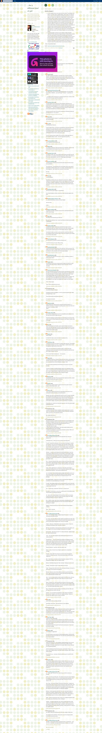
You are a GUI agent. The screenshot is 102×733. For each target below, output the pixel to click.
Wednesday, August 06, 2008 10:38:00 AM (54, 150)
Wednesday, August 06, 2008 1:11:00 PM (54, 252)
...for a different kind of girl (33, 8)
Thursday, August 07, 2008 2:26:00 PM (53, 605)
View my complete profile (32, 41)
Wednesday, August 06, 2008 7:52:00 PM (54, 355)
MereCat (49, 376)
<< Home (48, 729)
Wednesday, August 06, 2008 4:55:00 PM (54, 286)
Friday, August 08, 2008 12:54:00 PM (53, 717)
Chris (48, 116)
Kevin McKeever (50, 255)
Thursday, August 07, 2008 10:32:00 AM (53, 416)
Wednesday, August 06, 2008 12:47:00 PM (54, 244)
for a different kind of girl (52, 435)
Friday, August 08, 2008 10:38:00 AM (53, 708)
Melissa (49, 630)
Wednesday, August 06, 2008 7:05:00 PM (54, 322)
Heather (49, 659)
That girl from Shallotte (51, 270)
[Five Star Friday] (42, 71)
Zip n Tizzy (49, 617)
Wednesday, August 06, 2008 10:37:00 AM (54, 138)
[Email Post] (73, 48)
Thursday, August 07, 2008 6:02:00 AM (53, 387)
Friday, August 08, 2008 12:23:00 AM (53, 627)
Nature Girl (49, 303)
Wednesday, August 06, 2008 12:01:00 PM (54, 223)
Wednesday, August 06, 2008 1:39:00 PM (54, 259)
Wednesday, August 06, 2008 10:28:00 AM (54, 99)
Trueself (49, 74)
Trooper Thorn (50, 312)
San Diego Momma (51, 140)
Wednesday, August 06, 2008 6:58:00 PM (54, 310)
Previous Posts (30, 84)
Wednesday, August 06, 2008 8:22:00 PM (54, 380)
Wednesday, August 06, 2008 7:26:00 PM (54, 331)
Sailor (48, 358)
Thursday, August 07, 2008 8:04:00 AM (53, 406)
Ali (48, 599)
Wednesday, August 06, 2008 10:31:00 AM (54, 114)
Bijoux (48, 146)
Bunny (48, 390)
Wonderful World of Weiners (52, 198)
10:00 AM (60, 47)
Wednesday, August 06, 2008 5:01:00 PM (54, 300)
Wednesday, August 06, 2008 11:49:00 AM (54, 213)
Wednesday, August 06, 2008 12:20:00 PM (54, 236)
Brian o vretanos (50, 209)
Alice (48, 216)
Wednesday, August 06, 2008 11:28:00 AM (54, 206)
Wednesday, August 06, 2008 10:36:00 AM (54, 121)
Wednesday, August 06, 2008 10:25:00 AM (54, 87)
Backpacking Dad (50, 247)
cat (48, 123)
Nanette (49, 383)
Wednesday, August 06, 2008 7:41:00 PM (54, 339)
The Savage (49, 342)
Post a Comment (50, 727)
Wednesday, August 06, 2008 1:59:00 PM (54, 267)
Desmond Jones (50, 102)
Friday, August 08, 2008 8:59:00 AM (52, 669)
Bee (48, 324)
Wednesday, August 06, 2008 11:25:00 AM (54, 196)
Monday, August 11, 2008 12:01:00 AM (53, 724)
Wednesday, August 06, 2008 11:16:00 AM (54, 186)
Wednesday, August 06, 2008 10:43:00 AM (54, 158)
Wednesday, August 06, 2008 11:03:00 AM (54, 173)
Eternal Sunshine (50, 161)
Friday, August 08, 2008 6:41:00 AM (52, 638)
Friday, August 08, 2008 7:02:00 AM (52, 657)
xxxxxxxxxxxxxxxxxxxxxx (52, 90)
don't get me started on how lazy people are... (56, 45)
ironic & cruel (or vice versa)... (34, 105)
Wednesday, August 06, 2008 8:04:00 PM (54, 374)
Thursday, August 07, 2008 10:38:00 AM (53, 432)
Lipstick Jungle (50, 225)
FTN (48, 175)
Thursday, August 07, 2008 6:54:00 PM (53, 614)
